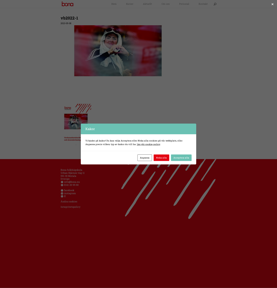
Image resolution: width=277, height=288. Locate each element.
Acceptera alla (181, 157)
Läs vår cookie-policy (148, 144)
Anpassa (144, 157)
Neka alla (161, 157)
